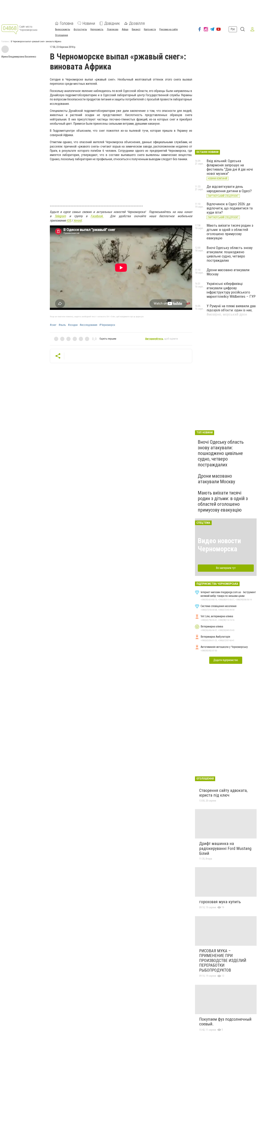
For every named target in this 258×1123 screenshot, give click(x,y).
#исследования (88, 325)
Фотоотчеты (80, 29)
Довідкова (112, 29)
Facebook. (97, 216)
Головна (66, 23)
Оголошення (61, 35)
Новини (88, 23)
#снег (53, 325)
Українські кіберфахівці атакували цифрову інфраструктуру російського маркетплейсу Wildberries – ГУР (231, 290)
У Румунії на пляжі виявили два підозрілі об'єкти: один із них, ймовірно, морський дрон (231, 310)
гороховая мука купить (220, 901)
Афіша (125, 29)
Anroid (78, 220)
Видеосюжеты (62, 29)
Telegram (60, 216)
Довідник (112, 23)
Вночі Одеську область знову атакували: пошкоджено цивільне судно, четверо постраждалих (230, 254)
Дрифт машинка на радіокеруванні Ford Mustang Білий (225, 848)
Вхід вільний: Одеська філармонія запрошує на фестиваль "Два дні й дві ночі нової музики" (230, 167)
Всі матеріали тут (226, 568)
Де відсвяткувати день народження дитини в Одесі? (229, 188)
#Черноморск (107, 325)
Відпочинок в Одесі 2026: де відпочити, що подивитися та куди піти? (230, 208)
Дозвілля (137, 23)
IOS (69, 220)
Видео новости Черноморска (219, 545)
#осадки (73, 325)
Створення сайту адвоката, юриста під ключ (223, 793)
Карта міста (150, 29)
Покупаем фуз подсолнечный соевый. (225, 1022)
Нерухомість (96, 29)
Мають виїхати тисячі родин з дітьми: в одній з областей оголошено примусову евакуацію (230, 231)
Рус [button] (233, 29)
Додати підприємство (225, 660)
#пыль (62, 325)
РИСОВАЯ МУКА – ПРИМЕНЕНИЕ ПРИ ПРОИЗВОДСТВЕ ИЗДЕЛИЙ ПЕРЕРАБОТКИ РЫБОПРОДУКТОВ (222, 960)
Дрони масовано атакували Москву (216, 478)
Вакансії (136, 29)
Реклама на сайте (168, 29)
